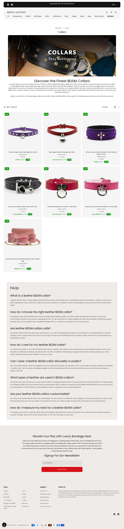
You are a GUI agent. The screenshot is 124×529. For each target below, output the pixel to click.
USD (113, 5)
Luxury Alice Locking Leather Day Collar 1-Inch (22, 207)
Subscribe (62, 469)
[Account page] (111, 12)
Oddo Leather (62, 209)
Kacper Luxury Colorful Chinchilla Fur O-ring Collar (101, 207)
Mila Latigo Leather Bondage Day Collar (62, 152)
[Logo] (16, 12)
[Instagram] (8, 5)
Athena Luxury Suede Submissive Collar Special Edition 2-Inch (101, 153)
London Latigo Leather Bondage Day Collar (23, 152)
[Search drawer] (107, 12)
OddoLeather (23, 154)
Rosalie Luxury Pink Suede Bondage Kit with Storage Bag (22, 260)
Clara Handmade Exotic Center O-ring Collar (62, 207)
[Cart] (115, 12)
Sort (12, 107)
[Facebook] (12, 5)
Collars (67, 28)
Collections (58, 28)
